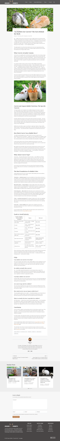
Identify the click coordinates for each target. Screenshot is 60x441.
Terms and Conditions (40, 431)
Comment (15, 399)
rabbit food (34, 331)
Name (14, 411)
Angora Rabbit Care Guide (27, 210)
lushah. (21, 438)
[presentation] (14, 371)
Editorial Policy (50, 431)
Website (38, 411)
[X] (53, 437)
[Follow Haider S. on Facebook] (28, 351)
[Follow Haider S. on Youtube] (31, 351)
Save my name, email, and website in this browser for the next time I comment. (26, 414)
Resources (50, 428)
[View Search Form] (54, 2)
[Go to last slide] (8, 377)
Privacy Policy (40, 428)
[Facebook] (51, 437)
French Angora (29, 426)
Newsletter (51, 429)
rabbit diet (29, 331)
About (31, 2)
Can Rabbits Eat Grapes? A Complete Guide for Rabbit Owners (20, 357)
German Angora (29, 431)
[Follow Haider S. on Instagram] (30, 351)
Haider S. (30, 342)
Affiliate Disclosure (40, 429)
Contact (50, 2)
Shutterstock (32, 102)
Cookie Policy (40, 426)
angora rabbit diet (17, 331)
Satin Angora (29, 428)
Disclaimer (40, 425)
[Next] (51, 377)
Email (26, 411)
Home (26, 2)
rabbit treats (16, 333)
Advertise (50, 426)
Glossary (50, 425)
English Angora (29, 425)
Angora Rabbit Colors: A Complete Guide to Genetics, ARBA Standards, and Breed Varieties (39, 357)
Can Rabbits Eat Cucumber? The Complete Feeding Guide (13, 380)
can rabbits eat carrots (24, 331)
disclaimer (18, 329)
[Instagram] (54, 437)
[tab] (29, 388)
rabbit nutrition (39, 331)
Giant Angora (29, 429)
